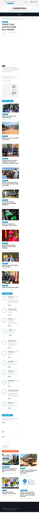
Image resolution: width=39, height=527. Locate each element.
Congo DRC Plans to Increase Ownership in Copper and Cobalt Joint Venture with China (10, 162)
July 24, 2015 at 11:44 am (13, 391)
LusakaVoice (19, 8)
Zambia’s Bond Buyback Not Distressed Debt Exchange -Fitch (9, 470)
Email (3, 436)
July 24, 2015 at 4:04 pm (13, 310)
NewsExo (8, 510)
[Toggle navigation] (19, 14)
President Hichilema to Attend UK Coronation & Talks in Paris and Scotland (10, 184)
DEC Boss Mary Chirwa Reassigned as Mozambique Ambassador (9, 203)
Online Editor (4, 32)
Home (4, 18)
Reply (9, 305)
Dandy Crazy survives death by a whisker (13, 18)
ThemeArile (13, 510)
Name (3, 431)
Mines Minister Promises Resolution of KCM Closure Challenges (9, 246)
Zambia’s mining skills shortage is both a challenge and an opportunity (28, 471)
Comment (4, 422)
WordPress (17, 508)
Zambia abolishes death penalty (10, 287)
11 (15, 32)
